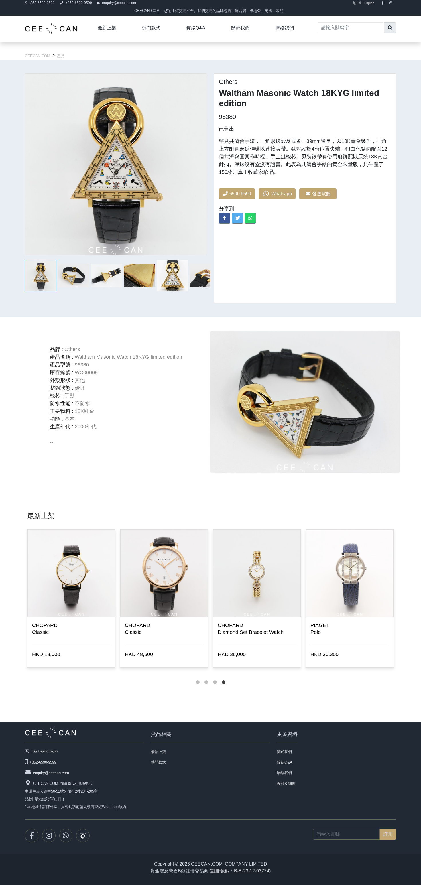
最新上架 (107, 27)
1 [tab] (197, 676)
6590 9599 (239, 193)
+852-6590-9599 (41, 3)
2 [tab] (206, 676)
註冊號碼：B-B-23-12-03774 (240, 870)
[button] (224, 218)
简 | (361, 3)
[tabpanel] (71, 599)
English (371, 3)
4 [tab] (223, 676)
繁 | (355, 3)
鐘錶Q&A (195, 27)
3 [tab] (215, 676)
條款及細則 (286, 783)
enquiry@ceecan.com (119, 3)
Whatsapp (281, 193)
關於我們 (240, 27)
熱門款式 (151, 27)
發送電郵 (322, 193)
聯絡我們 (285, 27)
